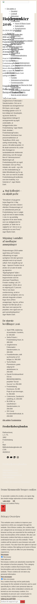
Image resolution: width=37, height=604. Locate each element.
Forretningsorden (17, 83)
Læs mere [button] (6, 501)
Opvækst (14, 11)
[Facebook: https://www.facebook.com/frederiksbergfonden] (8, 458)
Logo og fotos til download (20, 90)
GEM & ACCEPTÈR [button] (8, 599)
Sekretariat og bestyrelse (20, 80)
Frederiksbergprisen (22, 63)
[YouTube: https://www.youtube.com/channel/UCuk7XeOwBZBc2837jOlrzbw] (11, 458)
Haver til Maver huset (22, 23)
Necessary (7, 557)
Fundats (14, 78)
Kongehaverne (20, 28)
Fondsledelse (16, 420)
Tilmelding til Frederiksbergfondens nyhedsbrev (19, 55)
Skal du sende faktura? (19, 95)
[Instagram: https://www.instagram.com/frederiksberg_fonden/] (18, 458)
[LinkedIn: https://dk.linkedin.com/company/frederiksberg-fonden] (14, 458)
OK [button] (14, 501)
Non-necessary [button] (6, 577)
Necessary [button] (5, 554)
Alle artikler (7, 420)
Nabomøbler (19, 26)
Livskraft (14, 14)
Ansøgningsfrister (17, 38)
